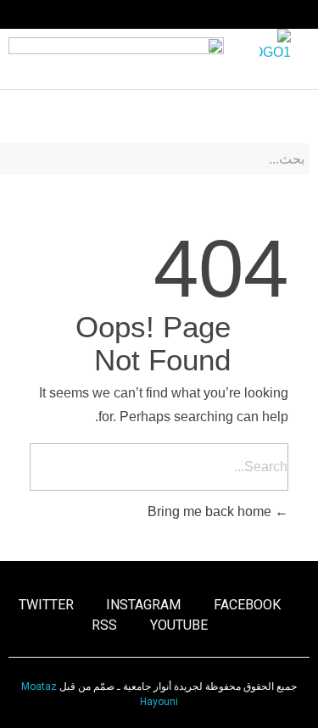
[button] (298, 112)
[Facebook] (145, 14)
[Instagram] (112, 14)
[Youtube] (47, 14)
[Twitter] (80, 14)
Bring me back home (211, 511)
